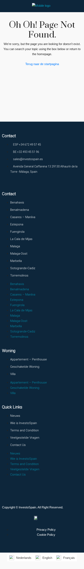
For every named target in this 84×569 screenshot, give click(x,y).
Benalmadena (19, 210)
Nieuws (15, 416)
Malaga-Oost (18, 253)
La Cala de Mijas (21, 239)
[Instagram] (12, 184)
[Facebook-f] (4, 184)
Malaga (15, 246)
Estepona (16, 224)
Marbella (16, 261)
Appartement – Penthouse (28, 359)
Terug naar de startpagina (42, 64)
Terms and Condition (24, 430)
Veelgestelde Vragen (24, 437)
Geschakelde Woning (24, 367)
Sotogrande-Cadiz (22, 268)
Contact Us (18, 445)
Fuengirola (17, 232)
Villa (12, 374)
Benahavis (17, 202)
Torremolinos (19, 275)
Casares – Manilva (22, 217)
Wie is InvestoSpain (23, 423)
